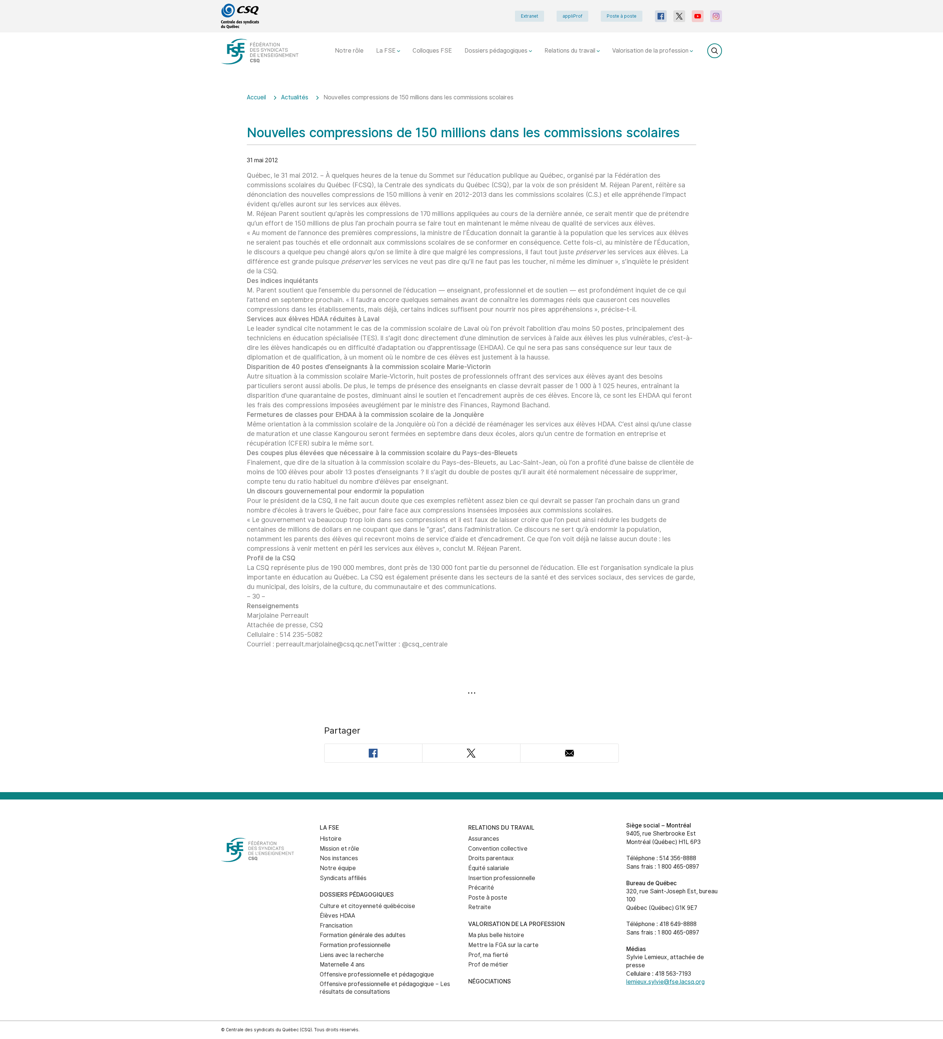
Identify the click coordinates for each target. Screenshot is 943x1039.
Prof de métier (488, 964)
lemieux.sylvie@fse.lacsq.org (665, 981)
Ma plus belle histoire (496, 935)
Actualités (294, 97)
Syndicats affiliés (343, 878)
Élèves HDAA (337, 915)
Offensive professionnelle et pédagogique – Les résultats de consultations (385, 988)
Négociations (489, 981)
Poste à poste (622, 16)
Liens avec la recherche (352, 954)
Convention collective (497, 848)
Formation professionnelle (355, 945)
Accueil (256, 97)
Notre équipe (338, 868)
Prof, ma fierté (488, 954)
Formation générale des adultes (363, 935)
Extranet (529, 16)
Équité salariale (488, 868)
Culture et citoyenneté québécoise (367, 906)
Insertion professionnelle (501, 878)
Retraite (479, 907)
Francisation (336, 925)
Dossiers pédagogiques (497, 50)
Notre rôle (349, 50)
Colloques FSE (432, 50)
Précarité (481, 887)
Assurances (483, 838)
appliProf (572, 16)
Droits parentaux (491, 858)
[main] (471, 438)
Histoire (330, 838)
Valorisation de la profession (651, 50)
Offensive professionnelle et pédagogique (377, 974)
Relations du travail (570, 50)
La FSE (386, 50)
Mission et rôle (339, 848)
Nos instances (339, 858)
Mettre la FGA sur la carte (503, 945)
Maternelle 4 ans (342, 964)
